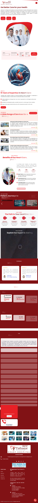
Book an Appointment (21, 187)
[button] (36, 3)
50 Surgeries (3, 18)
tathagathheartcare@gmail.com (26, 456)
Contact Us (9, 416)
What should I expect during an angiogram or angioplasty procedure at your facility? (19, 389)
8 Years (14, 18)
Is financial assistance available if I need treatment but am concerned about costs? (18, 380)
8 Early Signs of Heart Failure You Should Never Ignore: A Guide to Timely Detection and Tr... (18, 201)
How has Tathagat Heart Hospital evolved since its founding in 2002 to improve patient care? (18, 384)
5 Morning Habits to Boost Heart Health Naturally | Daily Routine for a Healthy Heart (31, 202)
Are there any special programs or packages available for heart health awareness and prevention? (18, 365)
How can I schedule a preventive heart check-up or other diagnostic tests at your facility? (18, 354)
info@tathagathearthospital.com (14, 456)
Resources (2, 477)
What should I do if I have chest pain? (10, 393)
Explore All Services (33, 113)
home (2, 471)
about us (2, 473)
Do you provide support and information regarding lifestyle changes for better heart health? (19, 375)
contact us (3, 478)
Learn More (33, 127)
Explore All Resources (33, 195)
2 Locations (9, 18)
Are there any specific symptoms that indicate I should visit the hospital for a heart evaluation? (19, 370)
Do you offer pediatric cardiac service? (11, 403)
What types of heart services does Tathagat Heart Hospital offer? (17, 339)
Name (4, 52)
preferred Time (27, 53)
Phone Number (14, 52)
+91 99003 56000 (5, 459)
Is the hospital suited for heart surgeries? (11, 400)
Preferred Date (21, 53)
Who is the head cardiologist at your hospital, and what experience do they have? (18, 349)
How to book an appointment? (9, 397)
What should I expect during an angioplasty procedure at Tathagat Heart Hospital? (18, 359)
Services (2, 475)
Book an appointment (34, 54)
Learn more (3, 107)
